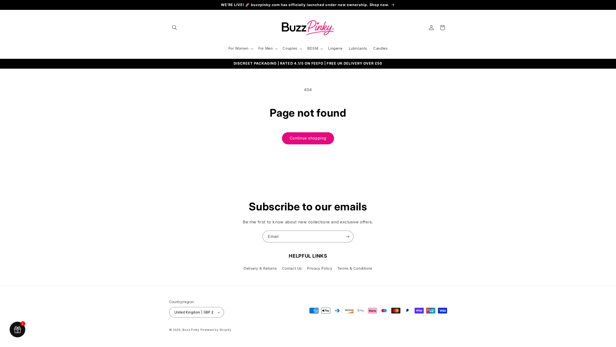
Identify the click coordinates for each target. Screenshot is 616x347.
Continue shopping (308, 138)
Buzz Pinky (190, 330)
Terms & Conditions (354, 268)
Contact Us (292, 268)
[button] (174, 27)
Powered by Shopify (215, 330)
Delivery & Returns (260, 268)
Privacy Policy (319, 268)
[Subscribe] (347, 236)
